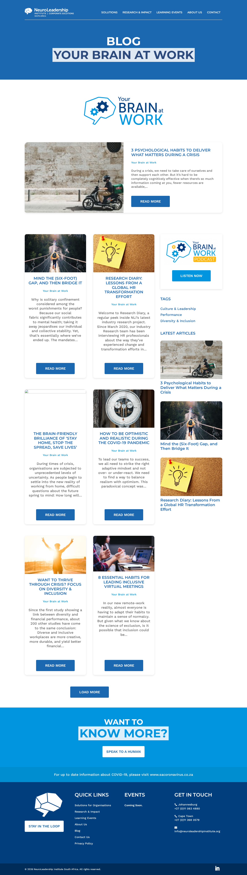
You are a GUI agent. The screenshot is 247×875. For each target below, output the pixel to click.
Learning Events (169, 12)
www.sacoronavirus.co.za (171, 774)
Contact (213, 12)
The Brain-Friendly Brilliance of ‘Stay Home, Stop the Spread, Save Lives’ (55, 440)
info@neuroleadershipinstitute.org (197, 831)
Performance (171, 315)
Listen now (191, 276)
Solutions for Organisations (93, 805)
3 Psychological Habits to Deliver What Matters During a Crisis (171, 152)
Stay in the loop (44, 826)
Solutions (109, 12)
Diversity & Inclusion (177, 321)
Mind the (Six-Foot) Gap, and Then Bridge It (55, 280)
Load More (89, 692)
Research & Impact (137, 12)
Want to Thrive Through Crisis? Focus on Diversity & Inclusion (55, 587)
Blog (77, 830)
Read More (150, 201)
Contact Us (82, 837)
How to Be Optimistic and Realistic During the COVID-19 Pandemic (123, 438)
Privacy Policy (84, 843)
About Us (194, 12)
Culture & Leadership (178, 309)
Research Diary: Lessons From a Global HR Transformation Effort (124, 287)
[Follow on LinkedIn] (217, 868)
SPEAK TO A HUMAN (123, 752)
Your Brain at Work (143, 162)
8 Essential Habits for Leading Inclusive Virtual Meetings (124, 582)
